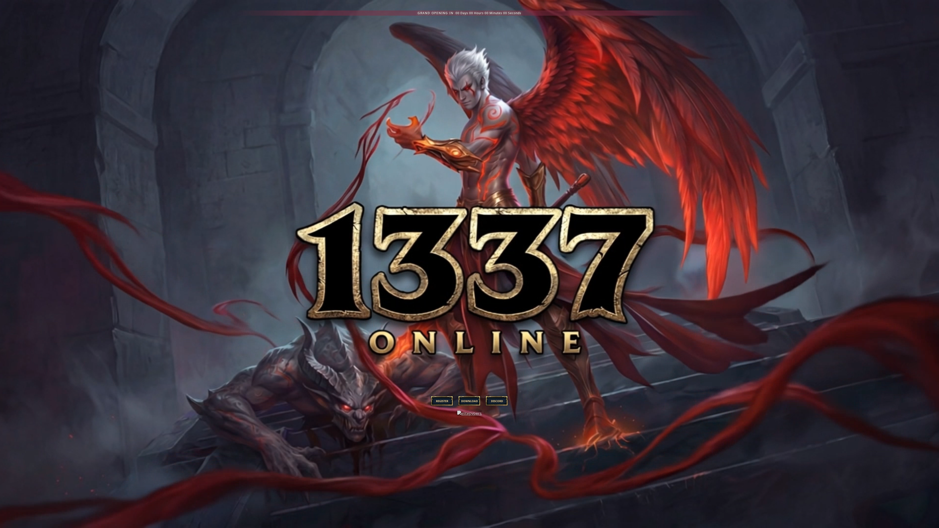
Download (469, 401)
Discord (497, 401)
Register (442, 401)
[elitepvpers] (469, 418)
